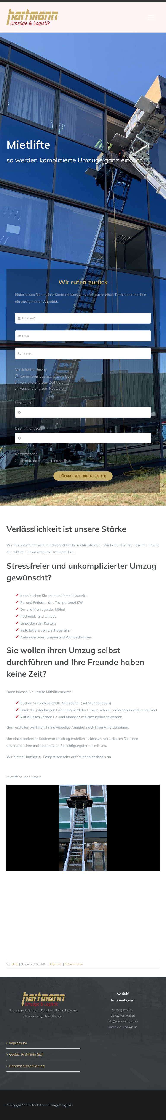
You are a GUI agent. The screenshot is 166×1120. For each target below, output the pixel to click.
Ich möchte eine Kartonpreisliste (45, 460)
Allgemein (56, 964)
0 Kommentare (74, 964)
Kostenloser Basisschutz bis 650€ (47, 376)
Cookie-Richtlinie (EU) (26, 1054)
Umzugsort (24, 402)
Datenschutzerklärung (27, 1066)
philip (15, 964)
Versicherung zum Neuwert (41, 388)
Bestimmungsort (28, 428)
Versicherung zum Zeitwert (41, 382)
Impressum (18, 1043)
